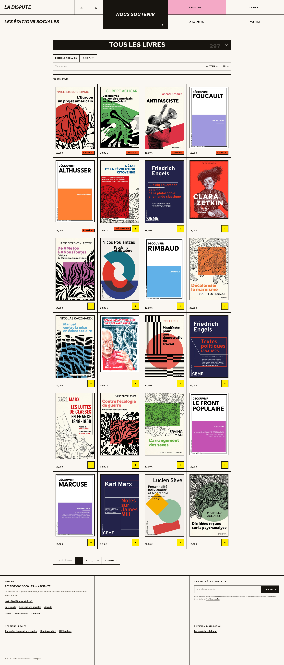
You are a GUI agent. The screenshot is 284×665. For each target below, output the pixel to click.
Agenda (255, 22)
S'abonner (270, 589)
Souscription (21, 613)
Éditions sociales (66, 58)
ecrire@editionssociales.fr (19, 601)
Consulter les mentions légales (21, 631)
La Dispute (17, 7)
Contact (36, 613)
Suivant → (111, 561)
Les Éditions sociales (31, 22)
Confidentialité (48, 631)
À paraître (196, 22)
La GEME (254, 7)
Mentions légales (213, 599)
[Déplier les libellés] (226, 45)
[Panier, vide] (96, 7)
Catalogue (196, 7)
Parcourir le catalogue (205, 631)
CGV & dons (65, 631)
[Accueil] (81, 7)
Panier (8, 613)
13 (98, 561)
